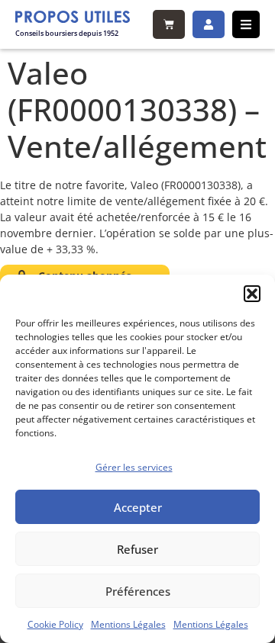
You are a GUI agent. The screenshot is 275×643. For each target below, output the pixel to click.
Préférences (137, 591)
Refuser (137, 549)
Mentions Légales (128, 624)
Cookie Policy (55, 624)
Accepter (138, 507)
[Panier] (169, 24)
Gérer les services (134, 467)
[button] (252, 293)
